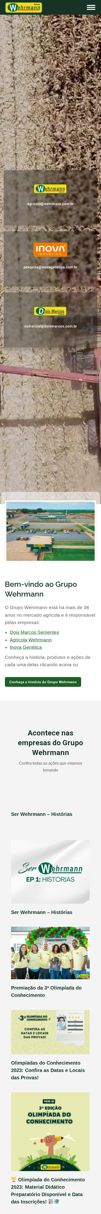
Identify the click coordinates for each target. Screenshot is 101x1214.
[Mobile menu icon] (91, 7)
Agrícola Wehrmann (31, 639)
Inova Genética (26, 647)
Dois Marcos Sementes (34, 632)
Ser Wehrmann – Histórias (41, 814)
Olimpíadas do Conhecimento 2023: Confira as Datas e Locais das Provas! (48, 1070)
